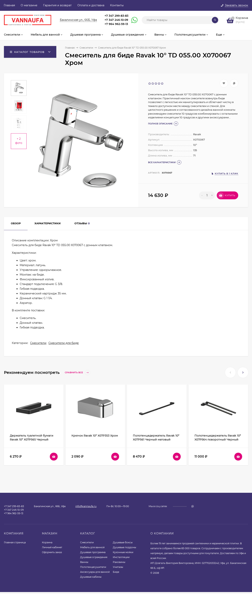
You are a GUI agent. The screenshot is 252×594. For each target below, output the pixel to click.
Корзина (47, 542)
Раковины (119, 562)
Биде (116, 571)
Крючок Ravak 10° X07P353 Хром (94, 435)
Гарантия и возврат (57, 5)
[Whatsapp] (132, 20)
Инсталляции (121, 557)
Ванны (84, 562)
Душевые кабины (90, 576)
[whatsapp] (193, 506)
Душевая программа (93, 552)
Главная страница (15, 542)
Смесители (86, 47)
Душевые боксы (122, 542)
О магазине (29, 5)
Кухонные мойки (123, 552)
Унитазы (118, 566)
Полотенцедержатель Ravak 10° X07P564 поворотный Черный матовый (218, 439)
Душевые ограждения (93, 557)
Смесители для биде (63, 343)
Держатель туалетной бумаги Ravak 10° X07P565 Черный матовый (31, 439)
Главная (9, 5)
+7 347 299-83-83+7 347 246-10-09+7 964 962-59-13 (116, 20)
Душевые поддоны (124, 547)
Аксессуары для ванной (95, 571)
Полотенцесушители (93, 566)
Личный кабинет (52, 547)
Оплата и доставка (90, 5)
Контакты (117, 5)
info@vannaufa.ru (85, 506)
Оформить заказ (52, 552)
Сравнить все (74, 372)
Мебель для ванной (92, 547)
